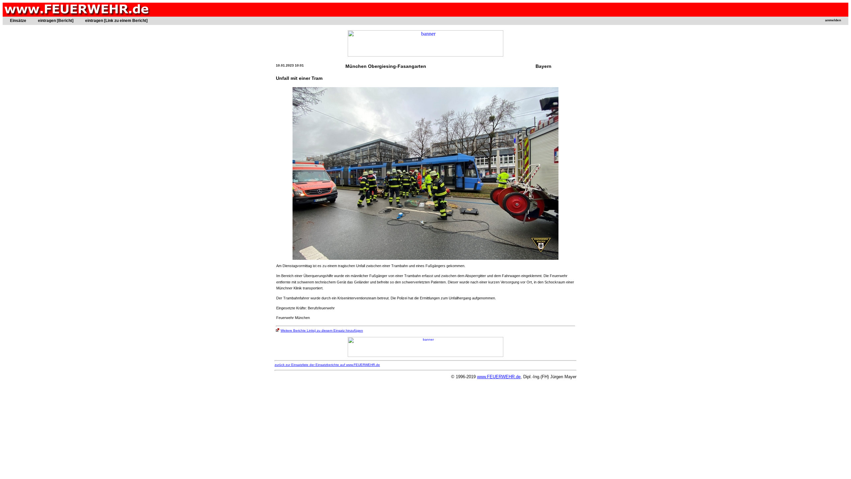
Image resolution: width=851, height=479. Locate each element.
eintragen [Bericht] (55, 20)
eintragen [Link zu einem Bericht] (116, 20)
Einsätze (18, 20)
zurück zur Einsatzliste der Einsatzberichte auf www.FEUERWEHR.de (327, 365)
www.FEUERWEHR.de (499, 376)
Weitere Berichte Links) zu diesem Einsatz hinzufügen (322, 330)
